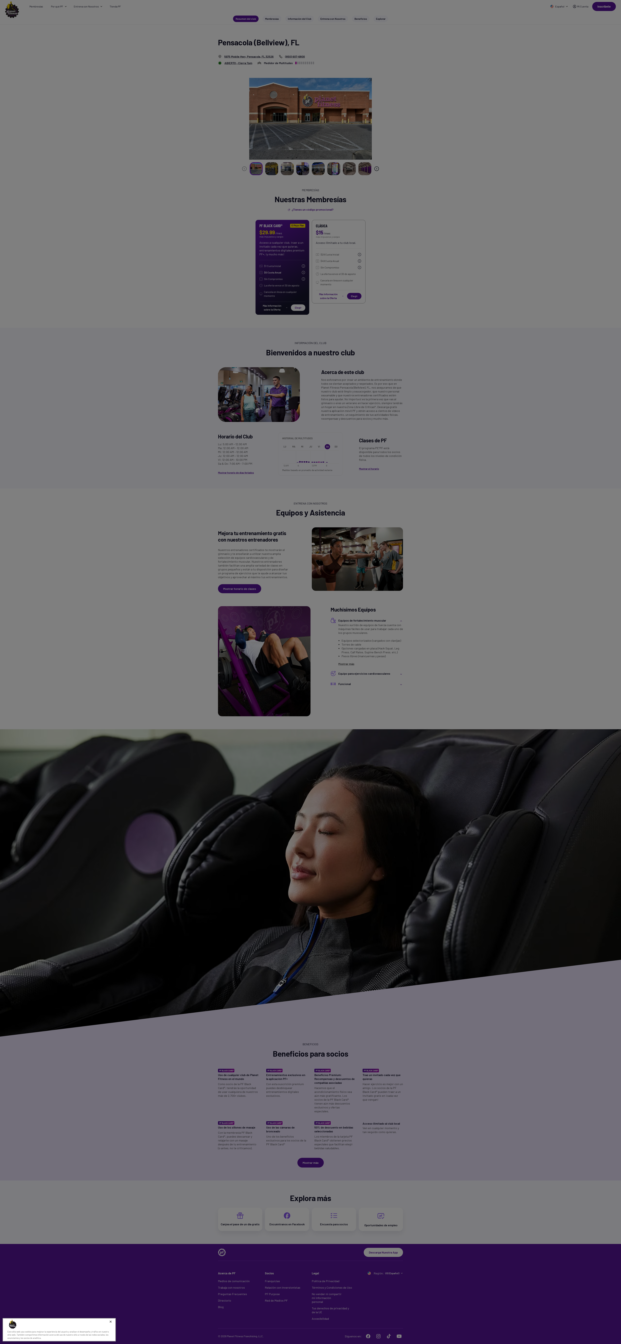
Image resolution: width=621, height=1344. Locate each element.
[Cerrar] (110, 1321)
